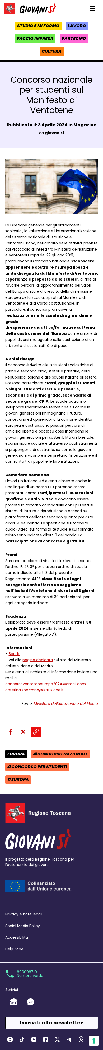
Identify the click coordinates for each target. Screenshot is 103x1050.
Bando (14, 653)
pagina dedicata (37, 659)
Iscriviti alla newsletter (51, 1022)
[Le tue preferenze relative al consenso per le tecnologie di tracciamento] (94, 1041)
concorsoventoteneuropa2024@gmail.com (45, 684)
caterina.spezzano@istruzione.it (34, 690)
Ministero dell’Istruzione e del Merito (66, 703)
